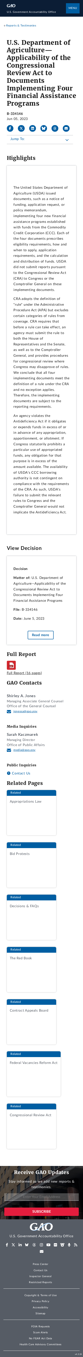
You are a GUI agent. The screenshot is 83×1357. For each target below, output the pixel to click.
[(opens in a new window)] (7, 1245)
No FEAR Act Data (40, 1338)
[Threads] (57, 128)
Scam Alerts (40, 1332)
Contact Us (20, 773)
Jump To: (17, 139)
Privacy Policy (40, 1301)
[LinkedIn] (34, 128)
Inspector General (40, 1276)
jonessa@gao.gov (25, 711)
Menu (73, 8)
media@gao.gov (24, 750)
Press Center (40, 1264)
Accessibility (40, 1307)
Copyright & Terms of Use (40, 1295)
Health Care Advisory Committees (41, 1344)
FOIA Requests (40, 1326)
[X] (23, 128)
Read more (40, 635)
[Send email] (68, 128)
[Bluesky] (45, 128)
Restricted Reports (40, 1282)
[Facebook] (12, 128)
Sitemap (41, 1313)
